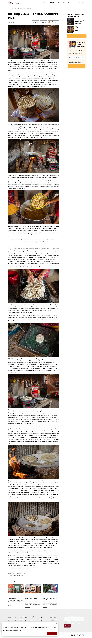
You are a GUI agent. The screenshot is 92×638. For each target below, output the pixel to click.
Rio (25, 620)
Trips (63, 2)
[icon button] (22, 586)
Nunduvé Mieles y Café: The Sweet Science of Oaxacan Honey (32, 598)
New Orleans (22, 619)
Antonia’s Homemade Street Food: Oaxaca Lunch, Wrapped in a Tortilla (50, 598)
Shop (68, 2)
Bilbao (9, 620)
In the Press (52, 620)
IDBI (17, 84)
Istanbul (15, 616)
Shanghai (33, 616)
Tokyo (33, 620)
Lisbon (15, 619)
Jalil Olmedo (22, 573)
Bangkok (9, 617)
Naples (21, 617)
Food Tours (52, 2)
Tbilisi (33, 617)
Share (36, 22)
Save (44, 22)
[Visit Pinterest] (80, 635)
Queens (26, 619)
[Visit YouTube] (83, 635)
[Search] (21, 2)
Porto (26, 617)
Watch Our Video (53, 617)
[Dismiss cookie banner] (56, 623)
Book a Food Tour (77, 36)
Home (9, 8)
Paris (26, 616)
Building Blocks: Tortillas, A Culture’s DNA (23, 8)
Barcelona (9, 619)
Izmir (15, 617)
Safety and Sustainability (54, 619)
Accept (52, 633)
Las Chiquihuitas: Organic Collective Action (14, 597)
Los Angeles (16, 620)
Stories (58, 2)
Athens (9, 616)
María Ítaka (11, 22)
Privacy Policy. (18, 630)
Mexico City (22, 616)
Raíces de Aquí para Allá (49, 368)
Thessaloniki (34, 619)
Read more (10, 605)
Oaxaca (45, 2)
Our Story (51, 616)
